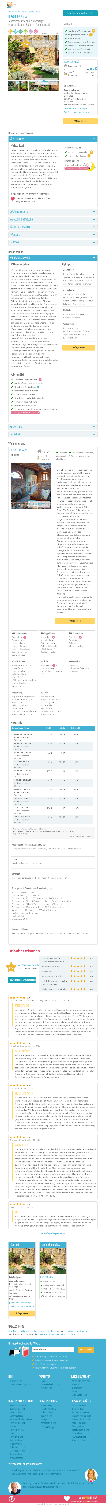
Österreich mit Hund (17, 1409)
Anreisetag (17, 934)
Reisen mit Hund (16, 1381)
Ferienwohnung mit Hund (50, 1406)
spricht (67, 99)
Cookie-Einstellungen (79, 1395)
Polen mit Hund (15, 1433)
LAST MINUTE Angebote (49, 1427)
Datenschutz (67, 1504)
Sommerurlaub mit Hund (81, 1412)
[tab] (80, 69)
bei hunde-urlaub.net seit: (75, 93)
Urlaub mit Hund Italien (19, 1331)
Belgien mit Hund (16, 1444)
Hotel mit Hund (46, 1416)
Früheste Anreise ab (47, 934)
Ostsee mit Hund (16, 1454)
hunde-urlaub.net (42, 1504)
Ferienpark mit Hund (48, 1419)
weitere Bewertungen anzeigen (53, 1233)
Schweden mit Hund (17, 1430)
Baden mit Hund (78, 1409)
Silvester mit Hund (78, 1440)
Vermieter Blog (46, 1388)
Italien (24, 12)
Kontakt (75, 1391)
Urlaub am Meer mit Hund (81, 1416)
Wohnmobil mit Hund (48, 1423)
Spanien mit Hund (16, 1426)
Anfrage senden (80, 121)
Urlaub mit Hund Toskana (44, 1331)
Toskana (31, 12)
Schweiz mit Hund (16, 1437)
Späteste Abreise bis (73, 934)
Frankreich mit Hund (17, 1423)
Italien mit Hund (15, 1412)
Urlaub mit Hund (14, 12)
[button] (75, 108)
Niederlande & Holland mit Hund (21, 1419)
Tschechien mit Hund (17, 1447)
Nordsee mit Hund (16, 1458)
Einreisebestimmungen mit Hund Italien (56, 1334)
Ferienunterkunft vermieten (51, 1384)
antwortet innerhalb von (75, 105)
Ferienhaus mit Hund (48, 1409)
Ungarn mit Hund (16, 1440)
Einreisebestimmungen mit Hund (22, 1384)
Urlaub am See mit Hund (81, 1419)
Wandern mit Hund (79, 1406)
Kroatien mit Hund (16, 1416)
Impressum (58, 1504)
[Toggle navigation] (96, 5)
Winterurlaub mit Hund (80, 1433)
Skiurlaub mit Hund (79, 1437)
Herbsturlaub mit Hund (80, 1430)
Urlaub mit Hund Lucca (76, 1331)
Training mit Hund (78, 1426)
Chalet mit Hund (46, 1412)
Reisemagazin (77, 1388)
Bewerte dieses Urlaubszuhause (80, 13)
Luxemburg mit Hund (17, 1451)
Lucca (38, 12)
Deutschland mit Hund (18, 1406)
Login (43, 1381)
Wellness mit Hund (79, 1423)
